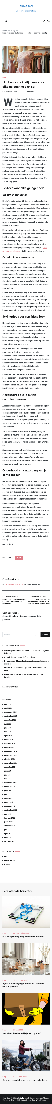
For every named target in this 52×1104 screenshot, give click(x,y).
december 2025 (10, 712)
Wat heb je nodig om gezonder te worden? (23, 937)
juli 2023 (7, 790)
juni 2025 (7, 728)
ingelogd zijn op (17, 616)
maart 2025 (8, 740)
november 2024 (10, 755)
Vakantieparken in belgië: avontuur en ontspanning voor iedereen (26, 652)
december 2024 (10, 751)
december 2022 (10, 806)
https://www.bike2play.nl (14, 584)
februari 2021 (9, 841)
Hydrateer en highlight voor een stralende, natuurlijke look (23, 985)
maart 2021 (8, 838)
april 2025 (8, 736)
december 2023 (10, 783)
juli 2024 (7, 771)
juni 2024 (7, 775)
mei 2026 (7, 704)
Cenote (5, 1100)
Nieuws (7, 864)
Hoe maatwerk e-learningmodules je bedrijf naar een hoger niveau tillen (38, 600)
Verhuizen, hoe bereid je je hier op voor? (21, 1033)
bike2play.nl (26, 6)
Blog (4, 77)
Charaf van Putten (9, 91)
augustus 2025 (10, 720)
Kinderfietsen (9, 860)
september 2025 (10, 716)
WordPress (40, 1100)
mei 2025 (7, 732)
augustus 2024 (10, 767)
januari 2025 (9, 747)
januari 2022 (9, 822)
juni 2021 (7, 830)
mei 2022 (7, 814)
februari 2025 (9, 744)
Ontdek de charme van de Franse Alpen (19, 657)
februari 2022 (9, 818)
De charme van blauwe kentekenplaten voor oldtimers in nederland (26, 662)
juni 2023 (7, 794)
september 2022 (10, 810)
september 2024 (10, 763)
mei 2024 (7, 779)
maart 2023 (8, 802)
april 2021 (8, 834)
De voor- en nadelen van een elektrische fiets (24, 1080)
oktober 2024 (9, 759)
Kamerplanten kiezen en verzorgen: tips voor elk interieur (23, 675)
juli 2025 (7, 724)
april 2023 (8, 798)
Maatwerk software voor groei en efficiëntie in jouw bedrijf (25, 669)
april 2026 (8, 708)
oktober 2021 (9, 826)
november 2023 (10, 787)
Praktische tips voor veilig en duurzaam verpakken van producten (14, 600)
